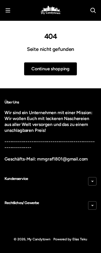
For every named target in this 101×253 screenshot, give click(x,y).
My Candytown (39, 239)
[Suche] (93, 10)
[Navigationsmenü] (7, 10)
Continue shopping (50, 68)
